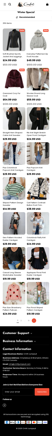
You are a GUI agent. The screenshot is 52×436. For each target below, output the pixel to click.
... (24, 320)
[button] (5, 4)
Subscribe (42, 391)
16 (29, 320)
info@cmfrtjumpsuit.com (20, 364)
